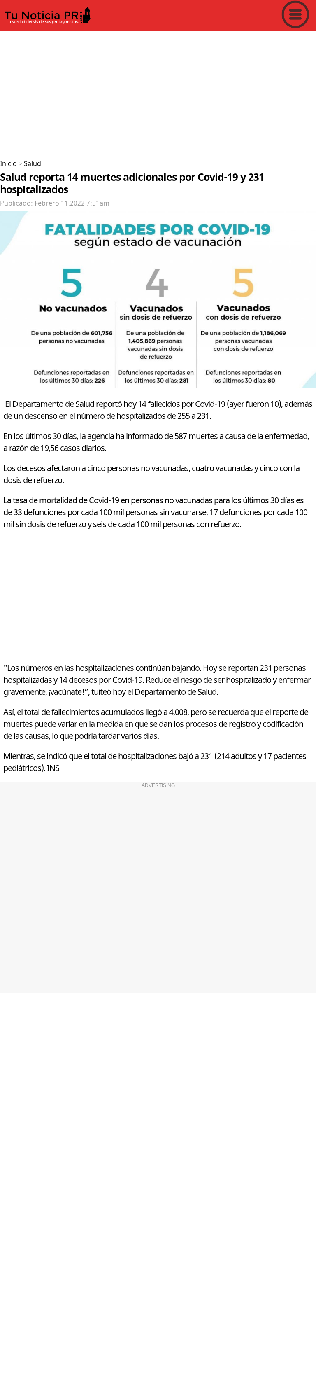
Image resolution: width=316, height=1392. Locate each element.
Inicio (8, 164)
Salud (32, 164)
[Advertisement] (158, 92)
